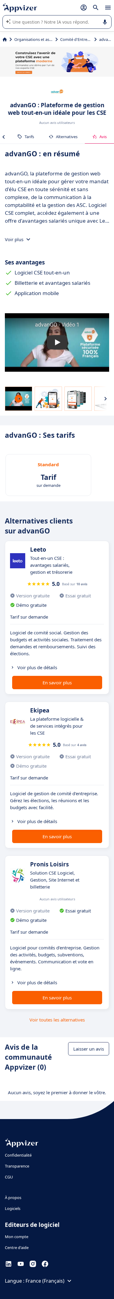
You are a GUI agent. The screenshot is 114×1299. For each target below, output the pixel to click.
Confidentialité (18, 1155)
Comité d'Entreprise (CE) (76, 39)
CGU (9, 1177)
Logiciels (12, 1208)
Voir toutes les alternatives (57, 1020)
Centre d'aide (17, 1247)
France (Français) (45, 1280)
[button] (57, 342)
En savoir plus (57, 682)
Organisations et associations (33, 39)
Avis (103, 136)
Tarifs (29, 136)
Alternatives (67, 136)
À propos (13, 1197)
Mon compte (16, 1236)
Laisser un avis (88, 1049)
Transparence (17, 1166)
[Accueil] (4, 39)
